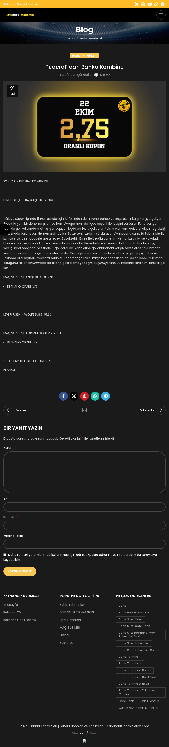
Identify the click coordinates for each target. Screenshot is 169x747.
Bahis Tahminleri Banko (135, 670)
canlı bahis (126, 701)
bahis (123, 606)
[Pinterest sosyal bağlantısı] (84, 396)
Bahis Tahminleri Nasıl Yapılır (138, 677)
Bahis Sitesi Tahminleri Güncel (139, 650)
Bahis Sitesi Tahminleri (134, 643)
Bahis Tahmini (128, 657)
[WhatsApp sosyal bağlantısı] (156, 4)
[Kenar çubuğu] (5, 229)
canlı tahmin (150, 701)
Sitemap (78, 733)
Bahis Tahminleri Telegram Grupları (137, 692)
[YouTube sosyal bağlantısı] (149, 4)
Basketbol (67, 643)
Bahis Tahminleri (90, 38)
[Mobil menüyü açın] (161, 15)
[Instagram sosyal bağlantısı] (143, 4)
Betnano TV (12, 612)
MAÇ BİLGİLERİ (70, 628)
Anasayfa (10, 605)
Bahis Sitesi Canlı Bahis (135, 626)
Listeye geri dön (84, 410)
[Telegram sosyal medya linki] (162, 4)
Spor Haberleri (70, 620)
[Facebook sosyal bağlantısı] (63, 396)
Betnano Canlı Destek (19, 620)
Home (71, 38)
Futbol (64, 635)
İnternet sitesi (13, 536)
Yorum (9, 447)
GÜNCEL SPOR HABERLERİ (77, 612)
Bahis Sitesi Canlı (130, 619)
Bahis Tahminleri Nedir (134, 684)
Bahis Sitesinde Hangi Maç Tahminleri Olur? (137, 634)
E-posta (10, 517)
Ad (6, 498)
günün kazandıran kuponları (138, 708)
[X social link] (136, 4)
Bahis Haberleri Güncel (134, 612)
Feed (93, 733)
